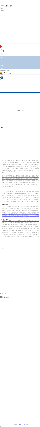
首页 (1, 86)
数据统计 (5, 86)
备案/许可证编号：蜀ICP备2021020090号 (21, 424)
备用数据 (3, 86)
